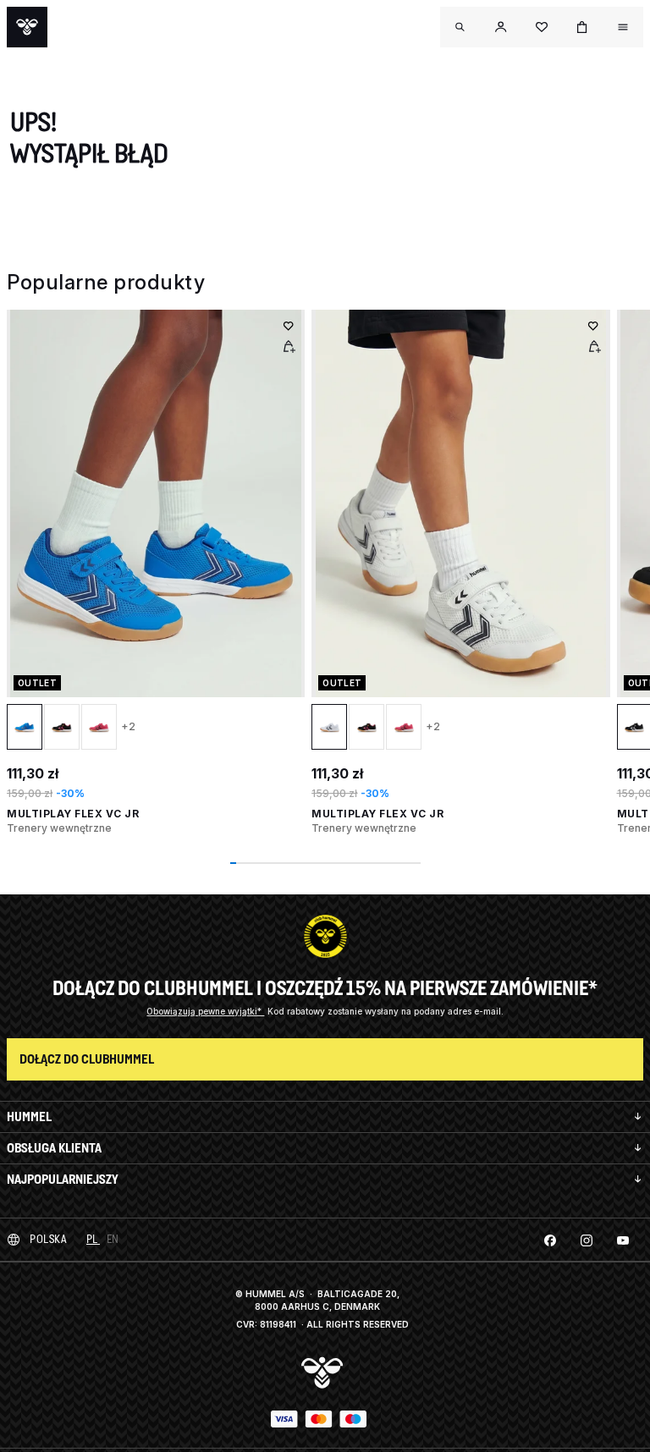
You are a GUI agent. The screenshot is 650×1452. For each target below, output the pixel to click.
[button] (501, 27)
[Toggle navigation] (460, 27)
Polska (48, 1239)
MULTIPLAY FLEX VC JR (73, 813)
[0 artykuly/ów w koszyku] (582, 27)
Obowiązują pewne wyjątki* (205, 1011)
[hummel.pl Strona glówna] (27, 27)
